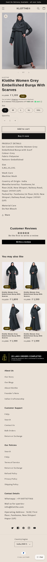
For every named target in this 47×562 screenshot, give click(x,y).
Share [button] (7, 215)
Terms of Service (12, 462)
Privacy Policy (11, 479)
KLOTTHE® (26, 557)
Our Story (9, 377)
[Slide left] (18, 72)
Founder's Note (12, 393)
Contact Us (10, 425)
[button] (3, 8)
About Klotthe (11, 388)
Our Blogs (9, 382)
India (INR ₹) (22, 544)
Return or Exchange (13, 436)
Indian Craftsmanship (14, 399)
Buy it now (23, 136)
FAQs (7, 414)
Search (8, 420)
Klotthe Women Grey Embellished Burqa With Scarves (11, 294)
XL (29, 110)
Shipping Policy (11, 484)
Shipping (14, 99)
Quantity (6, 116)
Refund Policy (11, 473)
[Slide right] (28, 72)
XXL (38, 110)
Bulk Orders (10, 431)
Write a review (23, 242)
